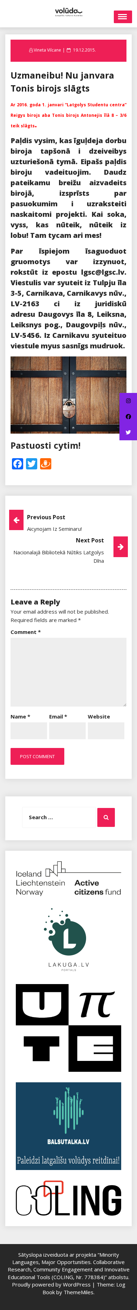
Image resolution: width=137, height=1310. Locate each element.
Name (20, 716)
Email (58, 716)
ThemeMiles (78, 1292)
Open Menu (123, 17)
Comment (26, 631)
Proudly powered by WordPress (52, 1284)
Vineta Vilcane (47, 50)
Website (99, 716)
